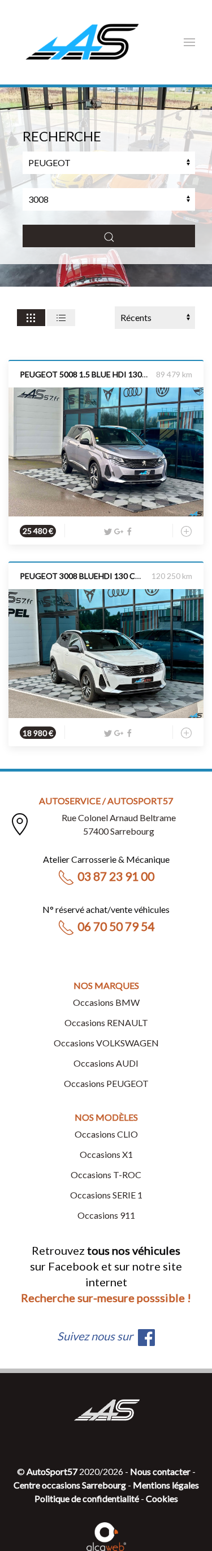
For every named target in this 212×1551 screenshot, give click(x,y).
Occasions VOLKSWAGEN (106, 1042)
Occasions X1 (106, 1154)
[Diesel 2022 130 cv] (106, 451)
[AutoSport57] (81, 42)
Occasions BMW (106, 1002)
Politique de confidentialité (86, 1498)
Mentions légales (166, 1484)
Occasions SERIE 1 (106, 1194)
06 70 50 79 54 (115, 926)
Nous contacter (160, 1471)
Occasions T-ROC (106, 1174)
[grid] (31, 317)
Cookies (162, 1498)
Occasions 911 (106, 1215)
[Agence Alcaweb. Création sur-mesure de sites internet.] (106, 1535)
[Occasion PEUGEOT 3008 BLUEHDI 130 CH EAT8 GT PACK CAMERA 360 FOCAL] (106, 652)
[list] (61, 317)
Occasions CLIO (106, 1134)
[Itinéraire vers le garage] (19, 824)
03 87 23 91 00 (115, 876)
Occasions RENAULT (106, 1022)
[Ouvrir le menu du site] (189, 42)
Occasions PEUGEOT (106, 1083)
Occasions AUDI (106, 1063)
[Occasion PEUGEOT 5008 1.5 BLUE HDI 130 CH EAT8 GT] (106, 450)
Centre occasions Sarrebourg (70, 1484)
